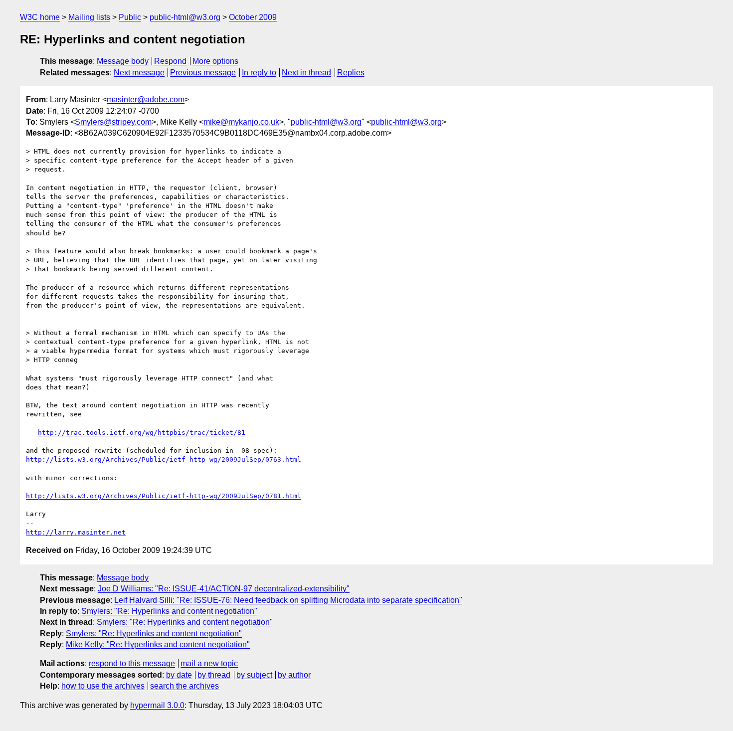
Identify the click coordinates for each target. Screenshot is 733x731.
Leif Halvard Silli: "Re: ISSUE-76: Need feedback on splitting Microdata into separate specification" (288, 600)
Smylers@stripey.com (113, 122)
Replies (351, 72)
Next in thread (306, 72)
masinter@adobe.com (145, 99)
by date (179, 675)
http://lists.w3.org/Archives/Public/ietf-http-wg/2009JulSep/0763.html (163, 459)
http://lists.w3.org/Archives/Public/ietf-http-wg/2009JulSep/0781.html (163, 496)
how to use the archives (103, 686)
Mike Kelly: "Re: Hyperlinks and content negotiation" (158, 644)
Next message (139, 72)
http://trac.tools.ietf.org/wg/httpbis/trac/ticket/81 (141, 432)
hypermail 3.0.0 (157, 705)
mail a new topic (209, 663)
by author (294, 675)
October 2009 (253, 17)
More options (215, 61)
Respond (170, 61)
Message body (123, 61)
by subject (254, 675)
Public (130, 17)
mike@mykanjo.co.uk (241, 122)
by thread (213, 675)
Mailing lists (89, 17)
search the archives (184, 686)
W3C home (40, 17)
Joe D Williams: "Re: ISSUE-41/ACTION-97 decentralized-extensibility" (224, 588)
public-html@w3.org (185, 17)
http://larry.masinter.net (76, 532)
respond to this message (132, 663)
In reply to (259, 72)
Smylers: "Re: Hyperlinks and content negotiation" (169, 611)
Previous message (203, 72)
